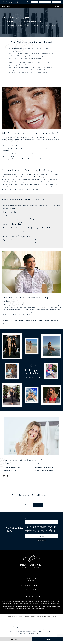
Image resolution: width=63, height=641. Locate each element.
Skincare (22, 21)
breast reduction (52, 606)
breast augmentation (22, 606)
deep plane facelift (12, 608)
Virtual (38, 505)
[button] (3, 2)
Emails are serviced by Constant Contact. (46, 531)
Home (4, 21)
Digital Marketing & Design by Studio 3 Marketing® (44, 616)
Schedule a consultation (31, 495)
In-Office (25, 505)
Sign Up (5, 476)
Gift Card (56, 2)
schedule (9, 320)
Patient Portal (45, 2)
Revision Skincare (34, 21)
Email (26, 518)
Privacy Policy (31, 619)
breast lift (32, 606)
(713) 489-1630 (6, 6)
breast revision (41, 606)
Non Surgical (12, 21)
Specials (34, 2)
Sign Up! (41, 536)
